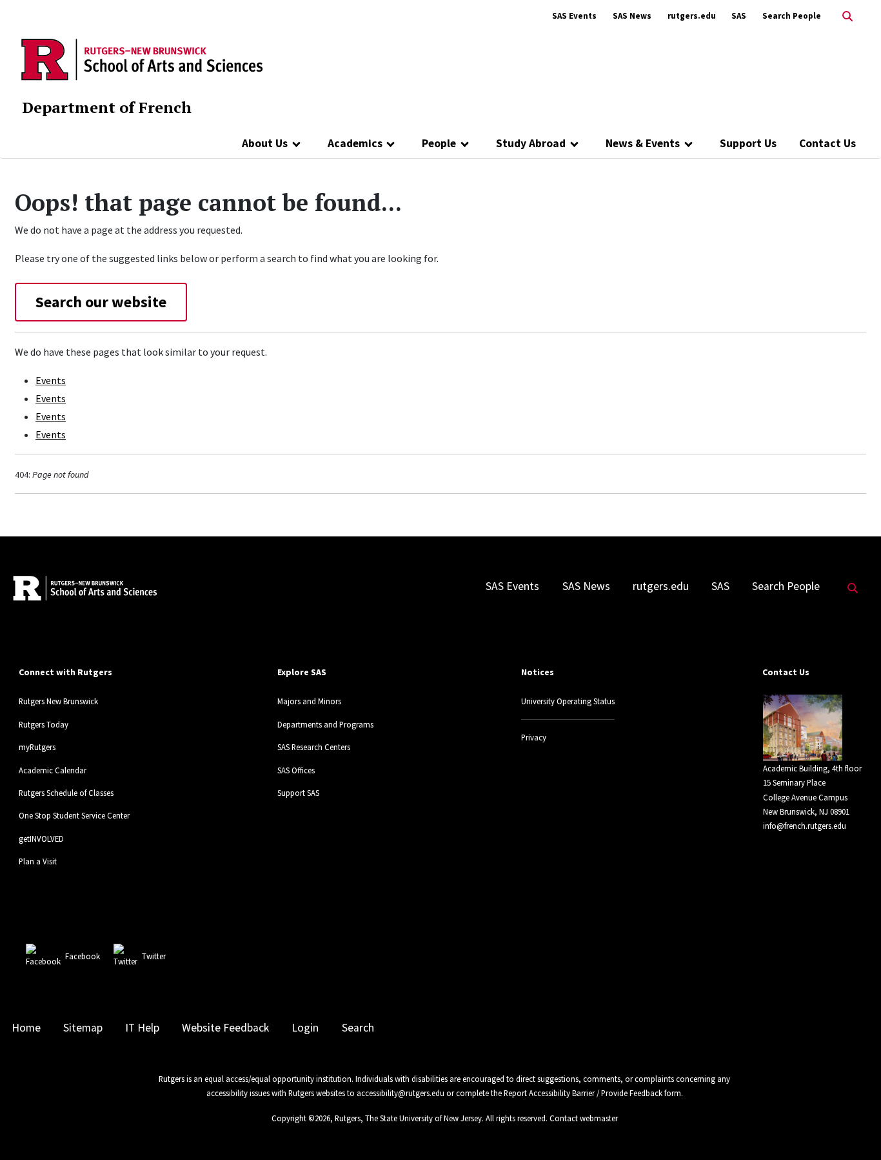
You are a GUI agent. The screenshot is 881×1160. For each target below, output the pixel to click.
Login (305, 1028)
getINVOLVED (41, 838)
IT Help (142, 1028)
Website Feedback (225, 1028)
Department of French (107, 107)
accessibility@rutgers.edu (400, 1093)
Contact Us (827, 143)
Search (358, 1028)
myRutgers (37, 747)
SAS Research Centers (313, 747)
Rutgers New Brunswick (58, 701)
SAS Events (574, 15)
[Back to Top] (852, 1129)
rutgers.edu (692, 15)
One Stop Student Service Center (74, 815)
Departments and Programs (325, 724)
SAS (738, 15)
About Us (265, 143)
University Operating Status (568, 701)
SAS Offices (296, 770)
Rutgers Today (43, 724)
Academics (355, 143)
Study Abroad (531, 143)
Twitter (154, 956)
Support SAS (298, 793)
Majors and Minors (309, 701)
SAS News (632, 15)
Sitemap (83, 1028)
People (439, 143)
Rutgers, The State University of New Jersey (408, 1118)
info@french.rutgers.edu (804, 825)
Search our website (100, 302)
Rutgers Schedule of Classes (66, 793)
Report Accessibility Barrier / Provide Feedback (583, 1093)
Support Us (748, 143)
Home (26, 1028)
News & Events (643, 143)
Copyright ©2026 (301, 1118)
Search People (791, 15)
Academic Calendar (52, 770)
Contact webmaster (583, 1118)
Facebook (82, 956)
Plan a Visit (38, 861)
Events (50, 380)
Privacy (533, 737)
